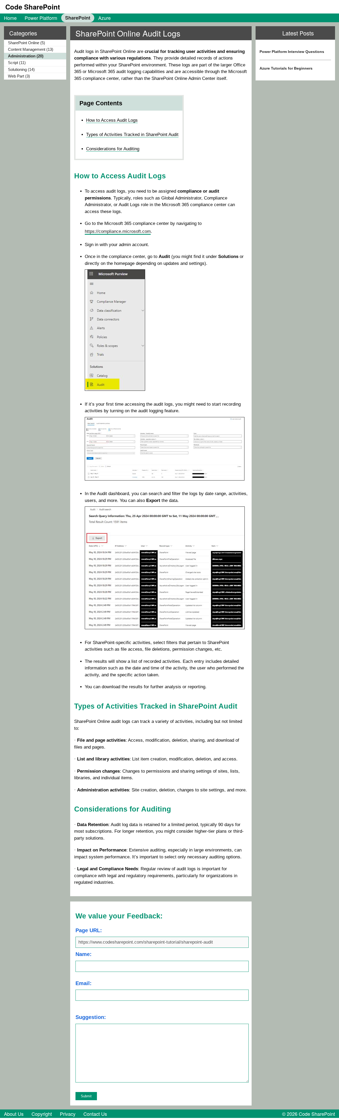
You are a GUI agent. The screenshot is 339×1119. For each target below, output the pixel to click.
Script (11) (17, 62)
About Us (14, 1113)
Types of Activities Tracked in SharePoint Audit (132, 134)
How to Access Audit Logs (112, 120)
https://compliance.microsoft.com (118, 231)
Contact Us (95, 1113)
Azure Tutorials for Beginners (286, 68)
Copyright (42, 1113)
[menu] (33, 60)
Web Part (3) (19, 76)
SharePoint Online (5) (26, 42)
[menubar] (57, 17)
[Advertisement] (295, 128)
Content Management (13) (30, 49)
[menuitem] (10, 17)
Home (10, 17)
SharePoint (77, 17)
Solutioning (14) (21, 69)
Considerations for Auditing (112, 148)
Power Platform (41, 17)
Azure (104, 17)
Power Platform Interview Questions (292, 51)
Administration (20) (25, 56)
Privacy (67, 1113)
